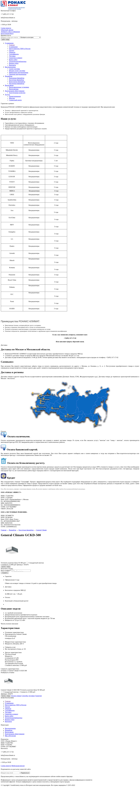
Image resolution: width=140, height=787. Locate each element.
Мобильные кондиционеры (18, 72)
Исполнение (9, 662)
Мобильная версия (17, 766)
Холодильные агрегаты (17, 93)
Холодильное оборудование (14, 734)
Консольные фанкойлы (17, 82)
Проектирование (15, 96)
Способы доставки (28, 696)
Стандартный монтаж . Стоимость (19, 692)
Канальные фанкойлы (16, 78)
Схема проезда (6, 28)
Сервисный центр (15, 100)
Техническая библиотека (17, 61)
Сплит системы (14, 69)
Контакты (12, 65)
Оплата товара (16, 696)
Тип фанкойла (10, 663)
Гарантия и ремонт (15, 58)
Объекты (12, 52)
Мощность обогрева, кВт (13, 644)
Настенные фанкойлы (16, 83)
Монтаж (12, 98)
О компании (13, 47)
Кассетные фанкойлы (16, 80)
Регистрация (5, 33)
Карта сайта (13, 59)
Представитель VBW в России (19, 48)
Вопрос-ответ (14, 63)
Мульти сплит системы (17, 71)
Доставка (12, 56)
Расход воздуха (10, 660)
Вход (12, 33)
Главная (12, 45)
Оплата (11, 50)
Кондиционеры (10, 728)
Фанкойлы (8, 730)
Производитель (10, 634)
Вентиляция (9, 732)
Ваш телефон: (6, 570)
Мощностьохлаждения (9, 657)
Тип (6, 654)
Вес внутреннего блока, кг (14, 649)
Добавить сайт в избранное (10, 32)
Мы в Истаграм (10, 736)
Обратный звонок (7, 30)
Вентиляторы (13, 89)
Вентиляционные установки (19, 87)
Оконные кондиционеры (17, 74)
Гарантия (38, 696)
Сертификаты (14, 54)
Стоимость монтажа (12, 665)
